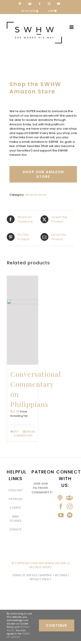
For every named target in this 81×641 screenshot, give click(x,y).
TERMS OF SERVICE (25, 575)
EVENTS (15, 508)
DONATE (16, 529)
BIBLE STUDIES (15, 518)
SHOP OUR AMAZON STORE (43, 174)
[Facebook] (61, 506)
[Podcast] (60, 497)
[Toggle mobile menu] (72, 27)
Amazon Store (36, 195)
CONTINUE (56, 625)
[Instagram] (69, 506)
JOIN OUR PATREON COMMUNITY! (42, 487)
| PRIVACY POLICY (49, 577)
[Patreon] (69, 497)
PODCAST (16, 490)
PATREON (15, 499)
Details (30, 431)
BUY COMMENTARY (18, 433)
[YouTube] (61, 515)
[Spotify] (69, 515)
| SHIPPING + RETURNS (53, 575)
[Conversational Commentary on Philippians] (22, 320)
